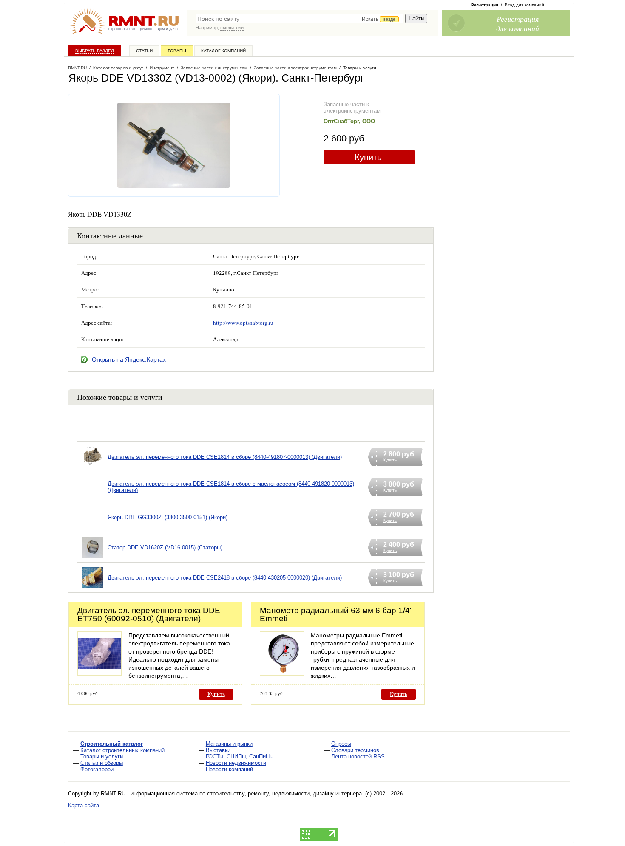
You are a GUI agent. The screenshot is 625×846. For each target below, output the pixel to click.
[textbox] (299, 18)
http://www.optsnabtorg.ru (243, 322)
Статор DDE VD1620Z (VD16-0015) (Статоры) (165, 547)
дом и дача (168, 29)
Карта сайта (83, 805)
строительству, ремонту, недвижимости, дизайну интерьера (284, 793)
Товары (177, 50)
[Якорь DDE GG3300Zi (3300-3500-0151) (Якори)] (92, 528)
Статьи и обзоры (101, 763)
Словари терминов (355, 750)
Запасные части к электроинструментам (352, 107)
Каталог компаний (223, 50)
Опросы (341, 744)
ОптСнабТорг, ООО (349, 121)
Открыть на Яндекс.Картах (129, 359)
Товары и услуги (101, 756)
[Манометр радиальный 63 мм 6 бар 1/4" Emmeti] (282, 673)
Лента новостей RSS (358, 756)
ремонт (146, 29)
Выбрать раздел (94, 50)
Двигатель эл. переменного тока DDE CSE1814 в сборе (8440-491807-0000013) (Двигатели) (225, 457)
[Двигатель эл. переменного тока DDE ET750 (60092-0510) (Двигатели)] (99, 673)
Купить (368, 157)
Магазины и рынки (229, 744)
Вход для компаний (524, 5)
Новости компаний (229, 769)
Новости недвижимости (236, 763)
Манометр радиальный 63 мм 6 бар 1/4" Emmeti (336, 614)
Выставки (218, 750)
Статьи (144, 50)
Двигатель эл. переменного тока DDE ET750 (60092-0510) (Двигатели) (148, 614)
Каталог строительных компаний (122, 750)
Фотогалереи (97, 769)
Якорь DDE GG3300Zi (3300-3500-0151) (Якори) (167, 517)
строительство (121, 29)
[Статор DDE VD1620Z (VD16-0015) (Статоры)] (92, 558)
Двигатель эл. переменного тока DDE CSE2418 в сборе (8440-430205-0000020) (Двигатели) (225, 577)
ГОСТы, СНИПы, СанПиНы (239, 756)
